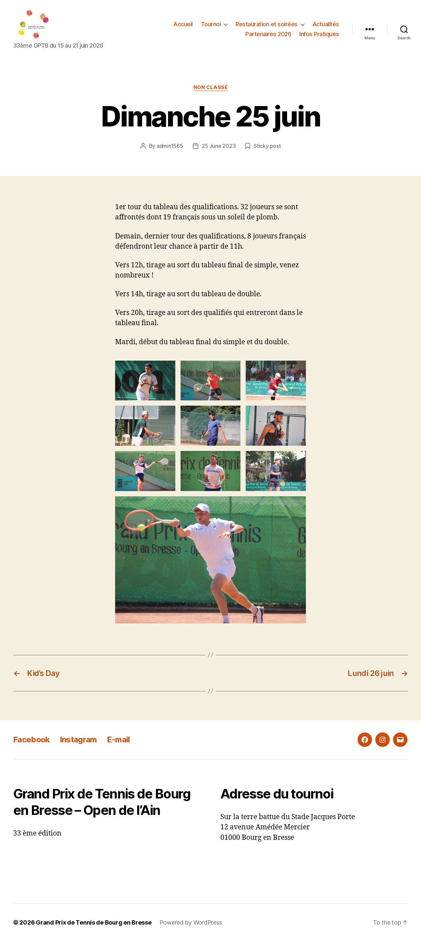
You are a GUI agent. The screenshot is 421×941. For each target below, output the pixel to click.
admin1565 (170, 146)
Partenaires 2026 (268, 34)
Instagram (78, 739)
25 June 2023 (218, 146)
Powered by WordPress (191, 922)
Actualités (325, 24)
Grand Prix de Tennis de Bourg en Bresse (93, 922)
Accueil (183, 24)
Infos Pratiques (319, 34)
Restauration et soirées (266, 24)
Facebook (31, 739)
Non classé (210, 87)
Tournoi (211, 24)
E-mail (118, 739)
